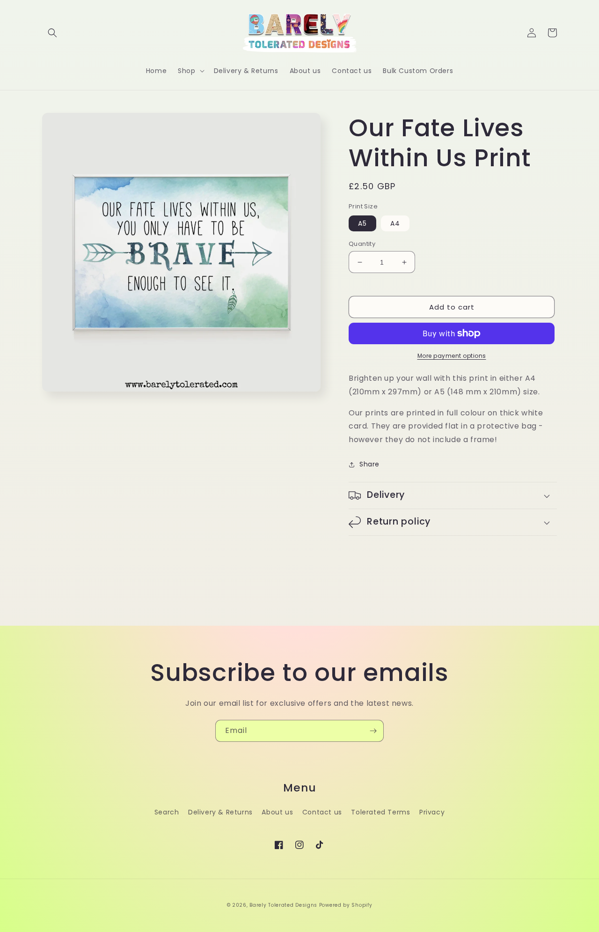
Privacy (432, 812)
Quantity (362, 243)
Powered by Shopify (346, 905)
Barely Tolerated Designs (283, 905)
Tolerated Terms (380, 812)
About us (277, 812)
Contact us (322, 812)
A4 (395, 223)
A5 (362, 223)
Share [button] (369, 464)
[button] (52, 32)
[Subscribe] (373, 731)
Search (166, 812)
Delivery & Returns (220, 812)
